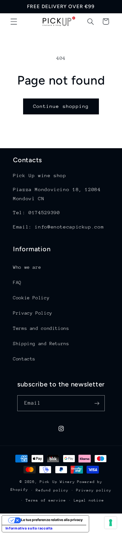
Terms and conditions (41, 328)
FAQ (17, 282)
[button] (13, 21)
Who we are (27, 267)
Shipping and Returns (41, 343)
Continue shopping (61, 106)
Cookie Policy (31, 297)
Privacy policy (93, 490)
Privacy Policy (32, 313)
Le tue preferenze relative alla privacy (52, 520)
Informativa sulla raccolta (29, 528)
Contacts (24, 358)
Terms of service (46, 500)
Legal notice (89, 500)
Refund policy (52, 490)
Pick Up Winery (57, 482)
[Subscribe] (96, 403)
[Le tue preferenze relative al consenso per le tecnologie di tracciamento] (110, 522)
